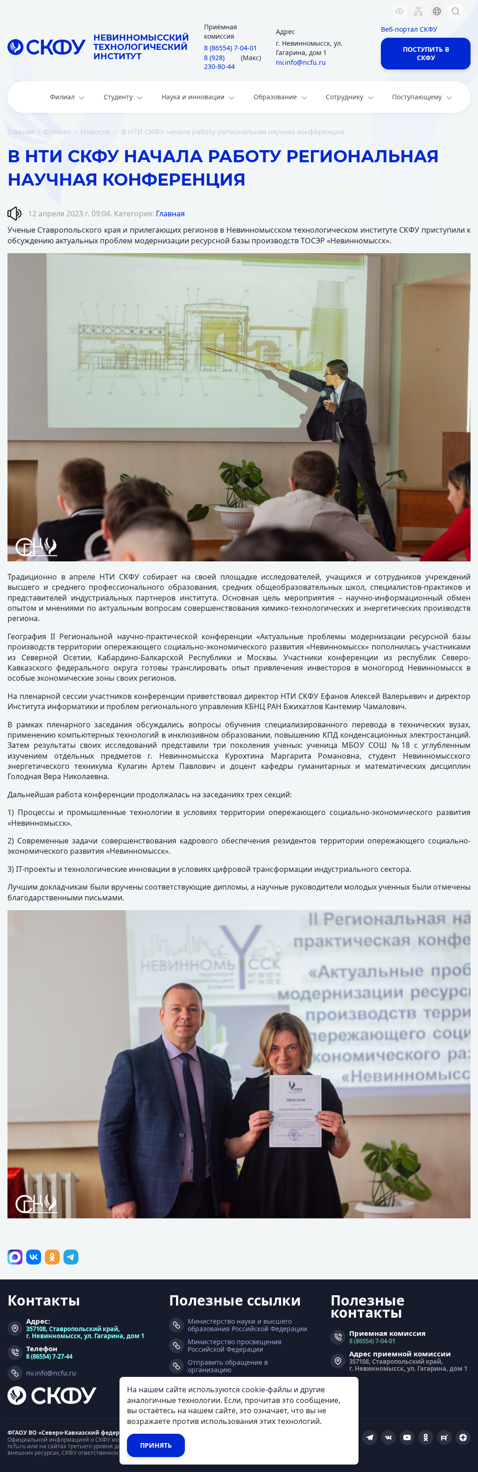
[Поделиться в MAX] (14, 1257)
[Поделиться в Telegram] (70, 1257)
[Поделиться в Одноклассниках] (52, 1257)
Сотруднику (344, 96)
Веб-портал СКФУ (409, 29)
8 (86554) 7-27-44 (49, 1356)
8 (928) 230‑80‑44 (219, 62)
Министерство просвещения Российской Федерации (234, 1345)
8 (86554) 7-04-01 (372, 1341)
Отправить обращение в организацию (228, 1366)
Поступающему (417, 96)
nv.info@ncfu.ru (301, 62)
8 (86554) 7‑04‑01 (230, 47)
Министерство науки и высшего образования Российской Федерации (247, 1325)
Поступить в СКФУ (426, 53)
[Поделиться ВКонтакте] (33, 1257)
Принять (156, 1445)
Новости (95, 132)
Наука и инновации (193, 96)
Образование (275, 96)
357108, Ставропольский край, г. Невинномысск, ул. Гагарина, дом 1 (85, 1332)
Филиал (62, 96)
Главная (20, 132)
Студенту (118, 96)
